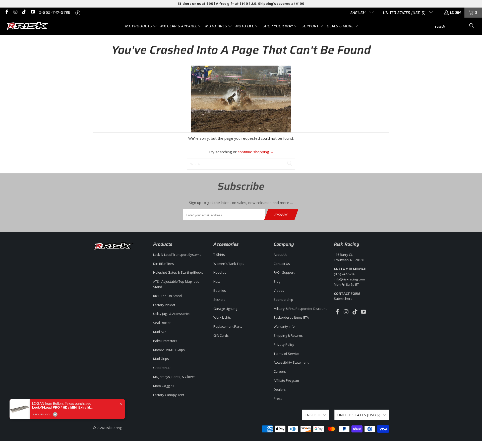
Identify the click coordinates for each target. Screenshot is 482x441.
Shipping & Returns (288, 335)
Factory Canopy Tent (168, 395)
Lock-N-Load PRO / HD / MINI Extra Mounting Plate (63, 407)
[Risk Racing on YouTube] (32, 12)
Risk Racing (113, 427)
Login (455, 12)
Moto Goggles (163, 385)
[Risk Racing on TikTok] (23, 12)
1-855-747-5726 (54, 12)
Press (278, 398)
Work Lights (222, 317)
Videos (279, 290)
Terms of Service (286, 353)
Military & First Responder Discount (300, 308)
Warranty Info (284, 326)
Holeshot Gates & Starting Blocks (178, 272)
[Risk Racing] (28, 26)
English (358, 13)
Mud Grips (161, 358)
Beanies (219, 290)
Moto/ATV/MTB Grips (169, 350)
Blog (277, 281)
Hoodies (219, 272)
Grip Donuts (162, 367)
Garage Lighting (225, 308)
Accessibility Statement (291, 362)
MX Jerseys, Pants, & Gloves (174, 376)
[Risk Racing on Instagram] (15, 12)
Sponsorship (283, 299)
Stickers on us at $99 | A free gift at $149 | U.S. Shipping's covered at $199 (241, 3)
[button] (141, 26)
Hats (216, 281)
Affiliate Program (286, 380)
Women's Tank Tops (228, 263)
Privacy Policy (284, 344)
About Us (280, 254)
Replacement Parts (227, 326)
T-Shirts (219, 254)
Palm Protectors (165, 340)
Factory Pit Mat (164, 305)
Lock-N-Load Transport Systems (177, 254)
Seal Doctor (162, 322)
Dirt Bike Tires (163, 263)
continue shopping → (256, 151)
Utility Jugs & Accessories (172, 313)
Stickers (219, 299)
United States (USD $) (404, 13)
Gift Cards (221, 335)
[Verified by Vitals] (55, 414)
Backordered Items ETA (291, 317)
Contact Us (282, 263)
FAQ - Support (284, 272)
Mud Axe (159, 331)
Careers (280, 371)
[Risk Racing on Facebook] (6, 12)
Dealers (280, 389)
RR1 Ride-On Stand (167, 295)
